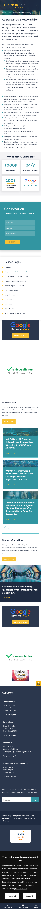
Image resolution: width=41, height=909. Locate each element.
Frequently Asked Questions (15, 280)
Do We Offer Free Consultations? (17, 276)
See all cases (9, 421)
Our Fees (8, 303)
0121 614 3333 (11, 735)
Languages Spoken (12, 290)
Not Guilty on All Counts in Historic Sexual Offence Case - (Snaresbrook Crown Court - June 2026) (19, 443)
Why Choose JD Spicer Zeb (15, 313)
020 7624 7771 (11, 714)
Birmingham (8, 722)
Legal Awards (10, 294)
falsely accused (33, 407)
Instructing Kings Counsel (14, 285)
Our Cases (8, 299)
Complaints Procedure (21, 815)
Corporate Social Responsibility (22, 12)
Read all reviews (20, 335)
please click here (20, 888)
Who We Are (9, 308)
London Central (9, 701)
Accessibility (6, 815)
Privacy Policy (17, 818)
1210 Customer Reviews (20, 841)
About (9, 12)
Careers (8, 267)
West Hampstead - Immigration (15, 763)
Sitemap (6, 820)
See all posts (9, 559)
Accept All (12, 896)
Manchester (7, 742)
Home (4, 12)
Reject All (29, 896)
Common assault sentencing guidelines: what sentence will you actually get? (19, 589)
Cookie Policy (28, 818)
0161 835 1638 (11, 755)
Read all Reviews (30, 186)
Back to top (38, 684)
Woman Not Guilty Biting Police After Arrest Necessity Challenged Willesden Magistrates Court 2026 (19, 475)
